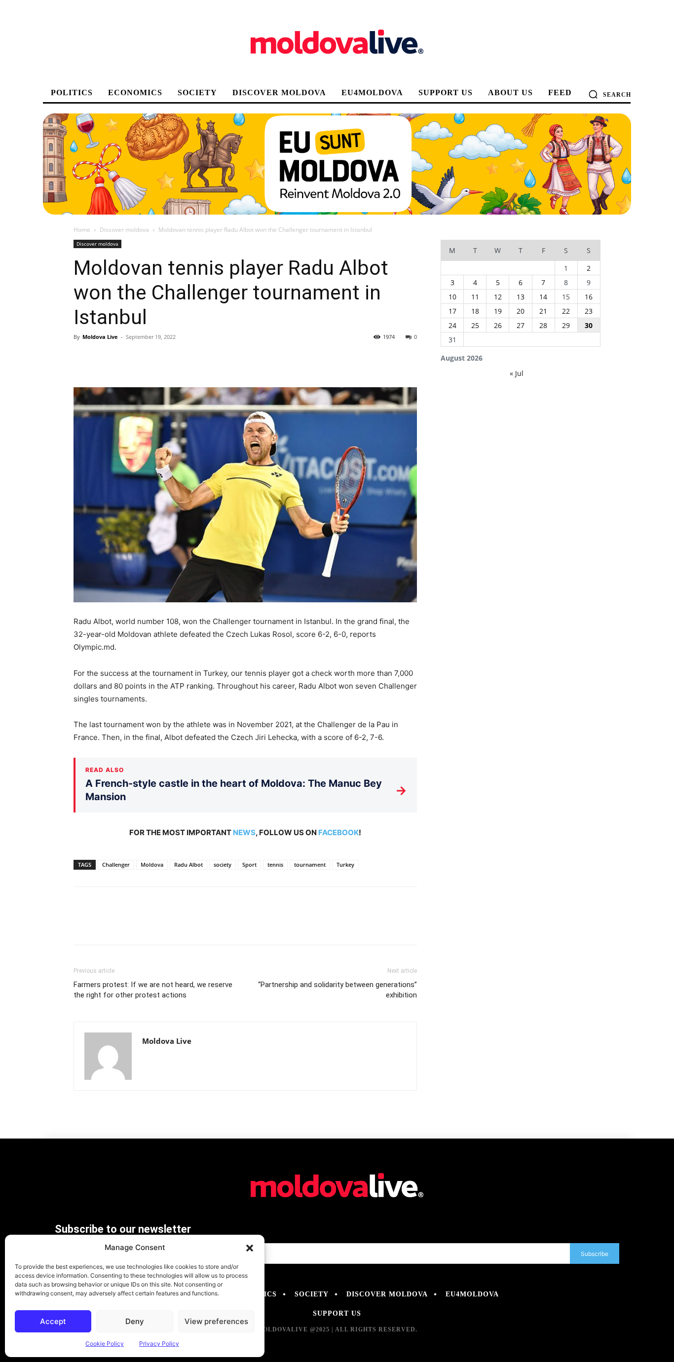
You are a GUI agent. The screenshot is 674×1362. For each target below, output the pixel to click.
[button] (250, 1247)
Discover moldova (124, 229)
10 (452, 296)
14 (543, 296)
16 (589, 296)
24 (452, 325)
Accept (53, 1321)
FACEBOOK (338, 832)
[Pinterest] (129, 359)
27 (520, 325)
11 (475, 296)
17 (452, 311)
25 (475, 325)
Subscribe (594, 1253)
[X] (106, 359)
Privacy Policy (159, 1343)
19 (498, 311)
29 (566, 325)
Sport (249, 864)
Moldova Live (100, 336)
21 (543, 311)
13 (520, 296)
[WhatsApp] (151, 359)
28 (543, 325)
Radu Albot (188, 864)
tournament (310, 864)
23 (589, 311)
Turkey (345, 864)
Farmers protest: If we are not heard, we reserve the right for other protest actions (153, 989)
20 (520, 311)
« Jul (517, 373)
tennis (275, 864)
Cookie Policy (104, 1343)
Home (82, 229)
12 (498, 296)
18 (475, 311)
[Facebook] (83, 359)
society (222, 864)
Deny (134, 1321)
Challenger (116, 864)
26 (498, 325)
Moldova (152, 864)
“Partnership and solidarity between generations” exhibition (337, 989)
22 (566, 311)
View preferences (216, 1321)
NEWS (244, 832)
